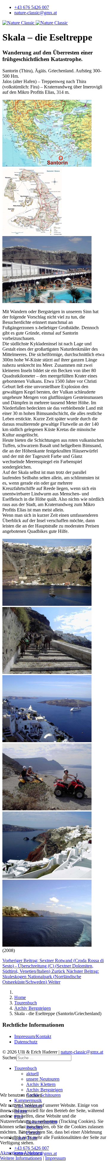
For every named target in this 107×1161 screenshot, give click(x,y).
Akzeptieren (11, 1152)
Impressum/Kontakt (32, 1036)
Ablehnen (33, 1152)
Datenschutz (25, 1041)
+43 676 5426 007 (31, 7)
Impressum (55, 1158)
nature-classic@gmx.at (35, 12)
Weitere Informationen (21, 1158)
